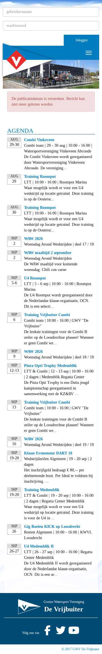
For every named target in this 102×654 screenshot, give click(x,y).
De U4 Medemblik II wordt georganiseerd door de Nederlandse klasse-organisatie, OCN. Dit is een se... (58, 569)
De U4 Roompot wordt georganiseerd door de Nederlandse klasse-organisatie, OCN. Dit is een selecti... (58, 301)
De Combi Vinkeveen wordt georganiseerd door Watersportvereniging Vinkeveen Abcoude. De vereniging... (58, 162)
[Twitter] (60, 633)
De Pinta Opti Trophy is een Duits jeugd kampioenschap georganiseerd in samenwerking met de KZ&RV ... (56, 388)
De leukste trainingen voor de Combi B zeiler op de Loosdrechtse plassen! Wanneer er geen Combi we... (59, 337)
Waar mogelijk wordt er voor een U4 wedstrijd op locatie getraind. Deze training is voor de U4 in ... (59, 512)
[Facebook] (47, 633)
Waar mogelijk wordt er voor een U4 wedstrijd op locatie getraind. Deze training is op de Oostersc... (59, 193)
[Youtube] (74, 633)
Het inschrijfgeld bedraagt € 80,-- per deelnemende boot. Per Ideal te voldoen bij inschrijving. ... (58, 476)
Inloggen (82, 40)
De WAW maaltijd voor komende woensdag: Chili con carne (50, 267)
